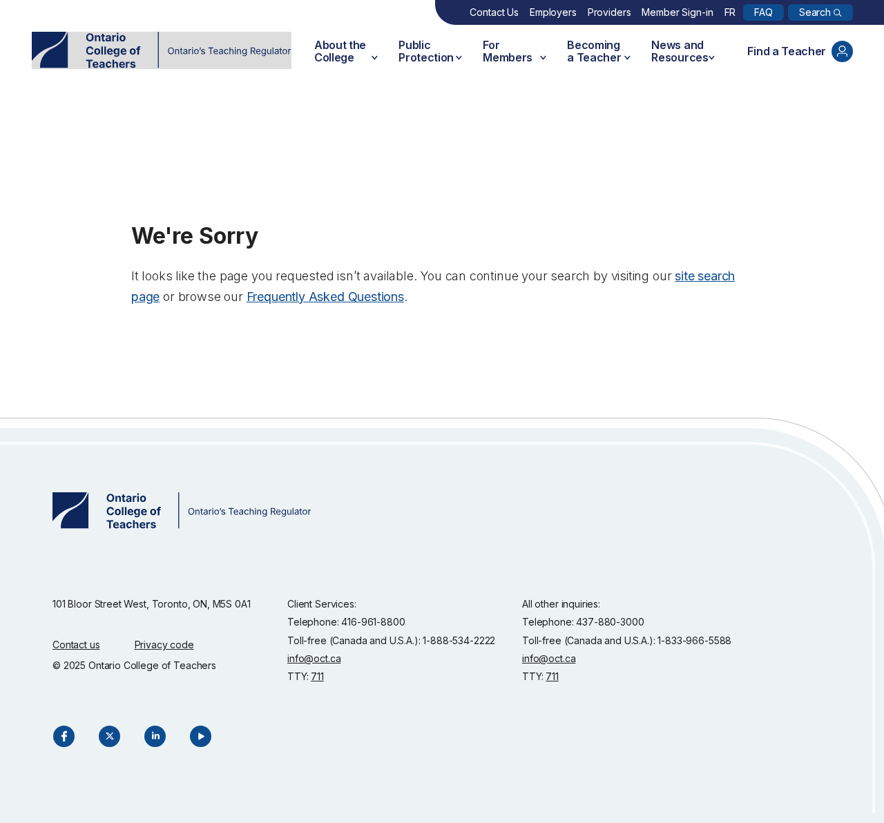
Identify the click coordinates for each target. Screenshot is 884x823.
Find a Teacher (786, 51)
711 (317, 676)
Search (815, 12)
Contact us (76, 644)
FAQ (763, 12)
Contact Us (494, 12)
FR (730, 12)
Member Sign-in (677, 12)
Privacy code (164, 644)
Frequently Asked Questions (325, 296)
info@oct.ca (313, 658)
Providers (609, 12)
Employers (553, 12)
